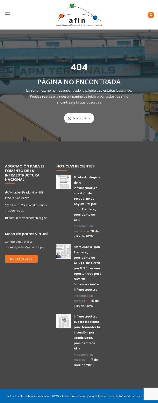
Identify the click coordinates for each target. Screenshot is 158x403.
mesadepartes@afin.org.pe (24, 247)
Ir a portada (81, 118)
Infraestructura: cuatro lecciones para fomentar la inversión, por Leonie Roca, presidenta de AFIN (87, 332)
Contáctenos (21, 259)
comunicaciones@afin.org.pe (28, 218)
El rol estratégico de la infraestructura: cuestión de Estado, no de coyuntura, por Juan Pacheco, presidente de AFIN (87, 198)
